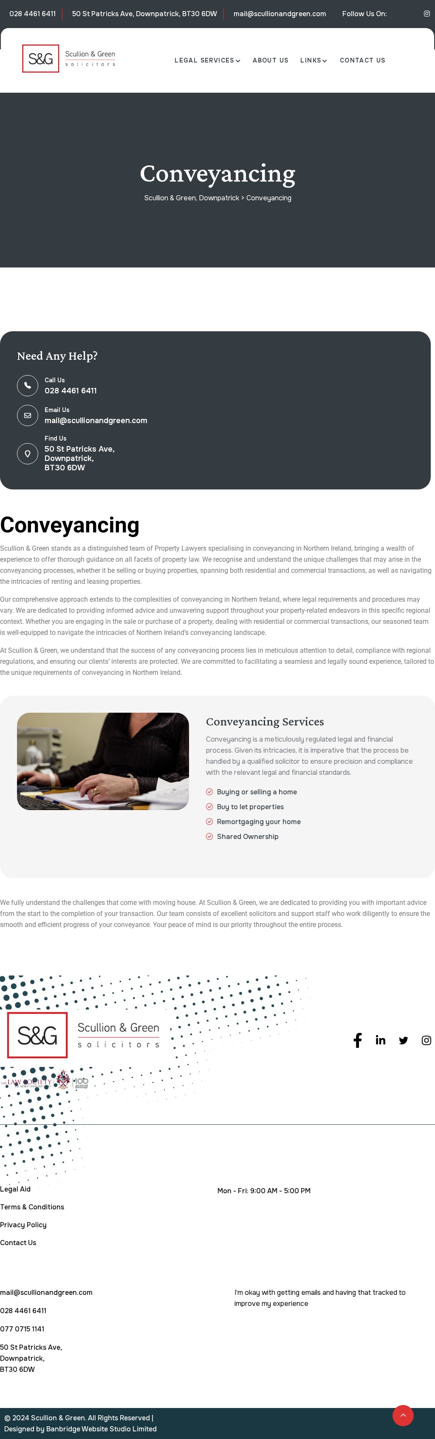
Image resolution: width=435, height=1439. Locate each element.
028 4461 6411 (32, 13)
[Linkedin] (427, 14)
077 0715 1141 (22, 1329)
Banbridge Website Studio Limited (101, 1429)
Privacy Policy (23, 1224)
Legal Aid (15, 1189)
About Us (270, 60)
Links (310, 60)
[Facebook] (357, 1037)
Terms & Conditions (32, 1207)
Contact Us (363, 60)
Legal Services (204, 60)
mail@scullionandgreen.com (280, 13)
